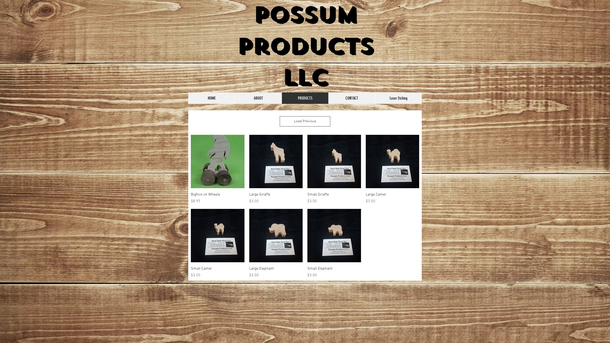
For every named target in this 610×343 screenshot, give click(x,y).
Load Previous (305, 121)
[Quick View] (217, 161)
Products (305, 46)
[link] (399, 6)
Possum (305, 15)
